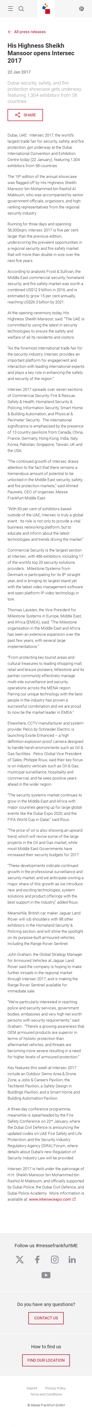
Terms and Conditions (46, 1394)
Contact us (46, 1318)
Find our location (46, 1360)
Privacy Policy (55, 1388)
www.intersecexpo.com (50, 1199)
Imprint (32, 1388)
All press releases (30, 32)
